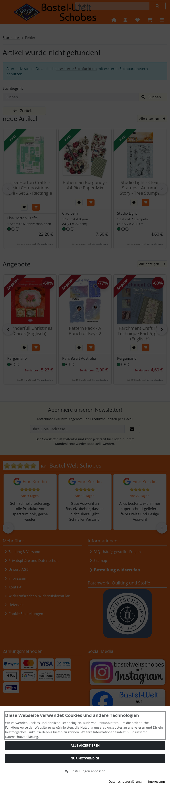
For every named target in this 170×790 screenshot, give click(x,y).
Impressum (156, 781)
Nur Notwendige (85, 758)
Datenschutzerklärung (125, 781)
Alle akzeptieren (85, 745)
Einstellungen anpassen (87, 771)
